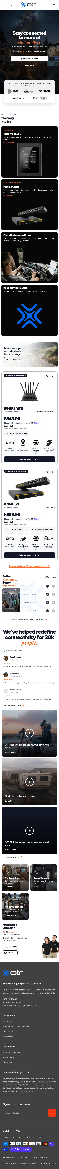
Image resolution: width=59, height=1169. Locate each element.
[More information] (46, 376)
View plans (29, 65)
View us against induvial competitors (28, 619)
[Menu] (5, 4)
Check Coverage (16, 359)
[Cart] (54, 5)
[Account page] (10, 5)
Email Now (12, 953)
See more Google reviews (12, 705)
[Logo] (29, 4)
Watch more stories (12, 857)
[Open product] (52, 376)
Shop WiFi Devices (30, 58)
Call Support (13, 946)
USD (18, 1131)
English (6, 1131)
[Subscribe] (52, 1113)
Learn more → (10, 886)
